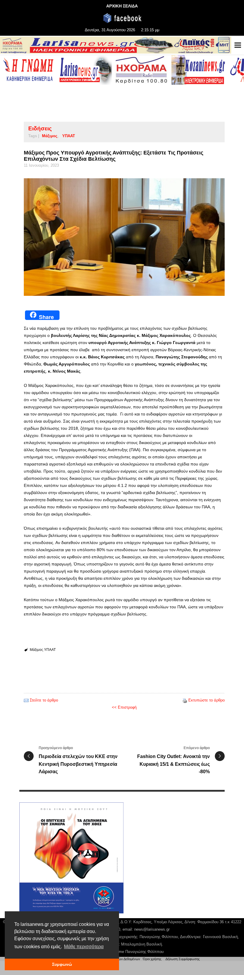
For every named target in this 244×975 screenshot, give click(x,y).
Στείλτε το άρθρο (44, 700)
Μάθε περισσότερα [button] (84, 946)
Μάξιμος (49, 136)
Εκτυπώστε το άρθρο (206, 700)
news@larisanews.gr (152, 929)
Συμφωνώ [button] (62, 964)
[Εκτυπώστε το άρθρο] (184, 700)
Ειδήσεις (40, 128)
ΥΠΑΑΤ (68, 136)
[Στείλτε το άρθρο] (26, 700)
